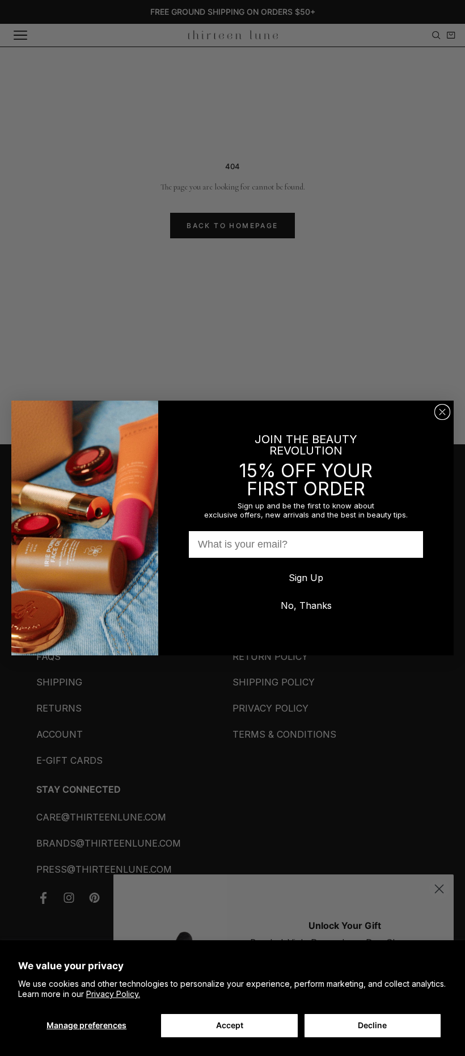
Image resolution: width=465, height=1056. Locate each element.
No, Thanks (306, 605)
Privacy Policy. (113, 994)
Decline (372, 1025)
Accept (229, 1025)
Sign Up (306, 577)
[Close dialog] (442, 412)
